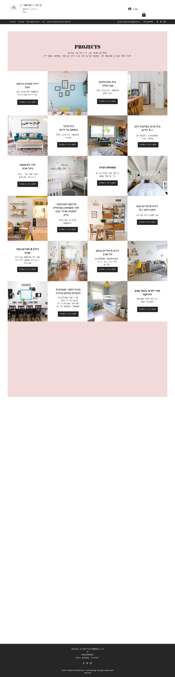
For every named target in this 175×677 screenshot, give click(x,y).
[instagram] (164, 22)
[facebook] (157, 22)
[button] (33, 22)
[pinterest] (161, 22)
